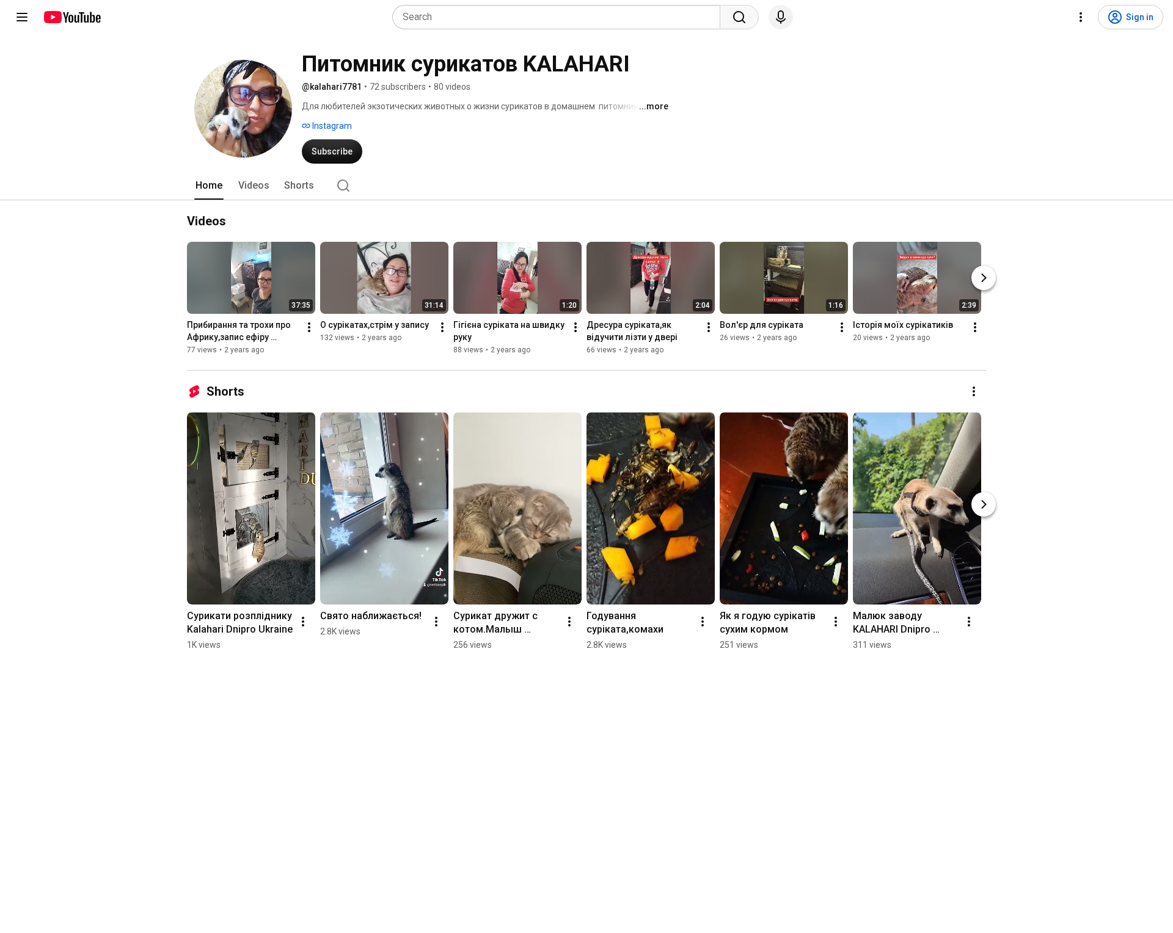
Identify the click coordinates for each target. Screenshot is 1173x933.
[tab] (209, 185)
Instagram (331, 126)
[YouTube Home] (71, 17)
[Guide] (22, 17)
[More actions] (309, 327)
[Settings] (1080, 17)
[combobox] (560, 17)
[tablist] (586, 185)
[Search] (739, 17)
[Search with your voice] (781, 17)
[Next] (983, 278)
